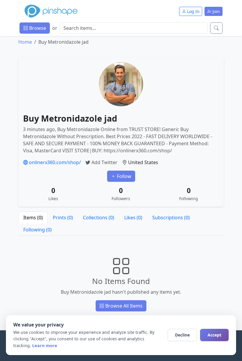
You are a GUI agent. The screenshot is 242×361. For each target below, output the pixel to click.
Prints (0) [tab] (63, 217)
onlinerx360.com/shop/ (54, 162)
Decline (182, 335)
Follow (123, 176)
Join (215, 11)
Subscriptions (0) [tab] (171, 217)
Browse (37, 28)
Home (25, 42)
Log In (193, 11)
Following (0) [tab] (37, 229)
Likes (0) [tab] (133, 217)
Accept (214, 335)
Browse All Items (123, 306)
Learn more (44, 345)
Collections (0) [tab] (98, 217)
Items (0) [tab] (33, 217)
